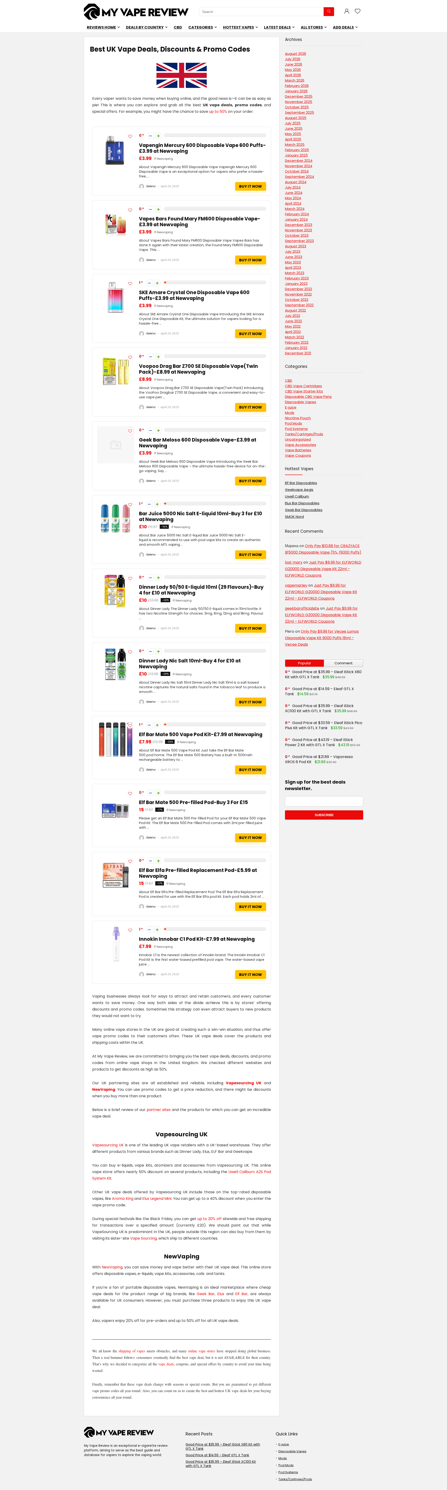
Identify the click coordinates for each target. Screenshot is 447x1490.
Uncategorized (298, 439)
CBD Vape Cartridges (303, 385)
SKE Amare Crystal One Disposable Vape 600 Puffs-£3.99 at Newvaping (194, 295)
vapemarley (296, 585)
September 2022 (299, 305)
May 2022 (293, 326)
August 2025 (295, 117)
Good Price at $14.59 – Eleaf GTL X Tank (319, 691)
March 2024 (295, 208)
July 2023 (292, 251)
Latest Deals (277, 27)
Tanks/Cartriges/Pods (304, 434)
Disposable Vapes (300, 401)
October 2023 (296, 235)
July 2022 (292, 315)
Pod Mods (293, 423)
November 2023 (298, 230)
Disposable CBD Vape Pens (308, 396)
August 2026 (295, 53)
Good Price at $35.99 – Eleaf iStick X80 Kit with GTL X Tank (223, 1446)
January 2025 (296, 155)
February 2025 (297, 149)
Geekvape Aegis (299, 489)
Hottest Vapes (238, 27)
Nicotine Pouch (298, 418)
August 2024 (295, 182)
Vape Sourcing (143, 1238)
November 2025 (298, 101)
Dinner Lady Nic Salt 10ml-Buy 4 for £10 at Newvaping (190, 663)
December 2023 (298, 224)
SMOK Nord (294, 516)
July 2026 (292, 59)
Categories (200, 27)
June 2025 (293, 128)
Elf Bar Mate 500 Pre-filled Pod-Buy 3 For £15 (193, 802)
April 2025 (293, 139)
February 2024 (297, 214)
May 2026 (293, 69)
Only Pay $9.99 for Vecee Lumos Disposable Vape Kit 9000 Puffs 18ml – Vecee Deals (322, 638)
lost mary (293, 562)
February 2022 (296, 342)
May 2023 (293, 262)
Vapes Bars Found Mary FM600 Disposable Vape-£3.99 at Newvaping (199, 221)
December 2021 (298, 353)
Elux (220, 1294)
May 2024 (293, 198)
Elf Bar (241, 1294)
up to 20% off (209, 1218)
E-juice (290, 407)
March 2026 (294, 80)
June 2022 (293, 321)
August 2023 (295, 246)
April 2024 (293, 203)
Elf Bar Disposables (301, 482)
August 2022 (295, 310)
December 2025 (298, 96)
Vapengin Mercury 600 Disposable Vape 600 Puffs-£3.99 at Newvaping (202, 148)
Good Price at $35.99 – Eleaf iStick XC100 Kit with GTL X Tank (319, 708)
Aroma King (123, 1198)
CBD (178, 27)
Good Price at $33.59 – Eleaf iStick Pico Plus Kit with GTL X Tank (323, 725)
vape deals (166, 1363)
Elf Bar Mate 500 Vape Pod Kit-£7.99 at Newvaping (200, 734)
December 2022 (298, 288)
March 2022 (294, 337)
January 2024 (296, 219)
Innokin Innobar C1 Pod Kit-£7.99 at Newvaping (197, 939)
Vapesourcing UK (244, 1083)
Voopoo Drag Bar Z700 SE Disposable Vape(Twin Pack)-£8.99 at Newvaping (198, 369)
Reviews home (101, 27)
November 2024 (298, 165)
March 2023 (294, 272)
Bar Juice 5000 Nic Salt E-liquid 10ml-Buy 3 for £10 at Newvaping (200, 516)
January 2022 (296, 347)
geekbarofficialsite (302, 608)
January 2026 (296, 91)
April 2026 (293, 75)
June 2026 (293, 64)
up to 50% (218, 111)
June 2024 (293, 192)
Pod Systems (296, 428)
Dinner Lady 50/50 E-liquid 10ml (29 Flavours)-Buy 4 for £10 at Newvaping (201, 590)
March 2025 (295, 144)
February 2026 (297, 85)
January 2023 (296, 283)
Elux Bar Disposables (302, 503)
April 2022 (293, 331)
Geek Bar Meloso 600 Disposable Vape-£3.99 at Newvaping (197, 442)
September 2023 (299, 240)
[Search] (329, 11)
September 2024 (299, 176)
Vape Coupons (298, 455)
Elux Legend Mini (156, 1198)
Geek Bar (206, 1294)
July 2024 (293, 187)
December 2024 (298, 160)
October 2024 (297, 171)
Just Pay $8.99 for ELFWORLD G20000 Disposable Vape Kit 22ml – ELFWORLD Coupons (323, 569)
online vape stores (201, 1350)
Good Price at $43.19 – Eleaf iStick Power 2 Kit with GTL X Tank (319, 742)
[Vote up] (158, 136)
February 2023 (297, 278)
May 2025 (293, 133)
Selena (150, 186)
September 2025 (299, 112)
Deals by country (145, 27)
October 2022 (296, 299)
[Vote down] (150, 136)
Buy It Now (250, 186)
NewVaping (103, 1089)
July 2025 (293, 123)
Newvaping (165, 159)
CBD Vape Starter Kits (304, 391)
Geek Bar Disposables (303, 509)
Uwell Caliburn (297, 496)
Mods (289, 412)
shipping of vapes (132, 1350)
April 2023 (293, 267)
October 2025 (297, 107)
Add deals (343, 27)
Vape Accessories (300, 444)
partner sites (159, 1109)
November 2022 (298, 294)
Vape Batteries (298, 450)
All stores (312, 27)
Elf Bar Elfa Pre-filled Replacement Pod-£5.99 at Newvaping (198, 873)
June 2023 (293, 256)
